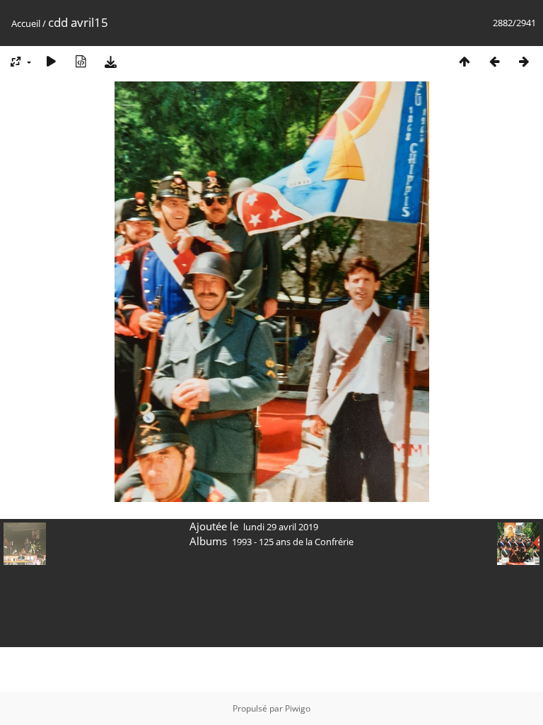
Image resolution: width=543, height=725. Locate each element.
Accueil (25, 23)
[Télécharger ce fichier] (110, 61)
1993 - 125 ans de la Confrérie (293, 541)
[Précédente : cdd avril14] (494, 61)
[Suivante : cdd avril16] (524, 61)
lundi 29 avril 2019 (280, 526)
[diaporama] (51, 61)
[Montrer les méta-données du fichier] (80, 61)
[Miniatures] (464, 61)
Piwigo (297, 708)
